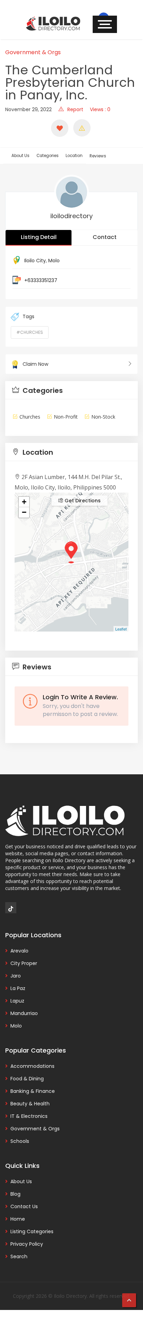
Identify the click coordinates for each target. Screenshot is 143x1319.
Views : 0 (100, 109)
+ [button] (24, 501)
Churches (29, 416)
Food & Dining (27, 1078)
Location (74, 155)
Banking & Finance (32, 1091)
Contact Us (24, 1206)
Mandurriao (24, 1013)
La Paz (17, 988)
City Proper (23, 963)
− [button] (24, 512)
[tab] (71, 390)
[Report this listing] (82, 128)
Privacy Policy (26, 1243)
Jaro (15, 975)
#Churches (29, 332)
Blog (15, 1193)
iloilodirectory (71, 216)
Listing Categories (31, 1231)
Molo (54, 260)
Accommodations (32, 1066)
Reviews (98, 156)
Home (17, 1218)
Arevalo (19, 950)
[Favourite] (59, 128)
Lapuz (17, 1000)
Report (75, 109)
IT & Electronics (29, 1116)
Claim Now (35, 364)
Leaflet (121, 629)
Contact (105, 237)
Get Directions (82, 500)
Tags (28, 316)
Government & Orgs (33, 52)
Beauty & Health (30, 1103)
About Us (20, 155)
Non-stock (103, 416)
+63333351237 (40, 280)
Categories (47, 155)
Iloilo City (35, 260)
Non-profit (66, 416)
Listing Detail (39, 237)
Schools (19, 1141)
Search (18, 1256)
